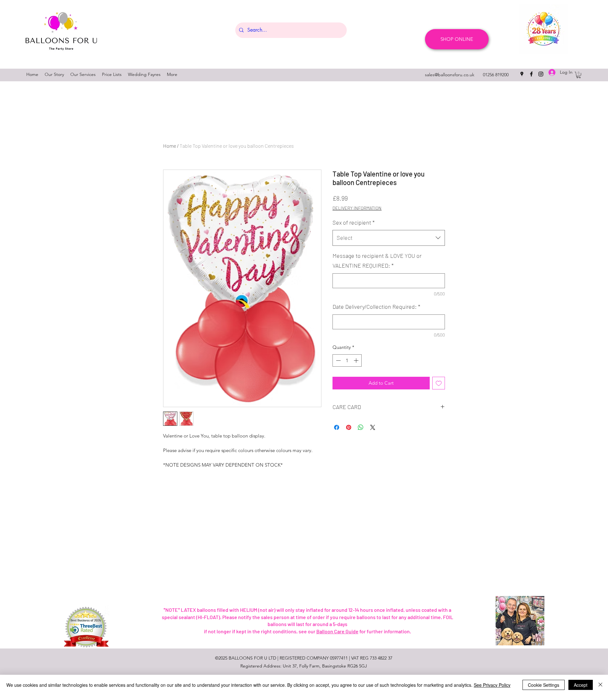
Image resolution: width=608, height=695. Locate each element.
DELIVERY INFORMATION (357, 208)
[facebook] (531, 74)
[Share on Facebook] (336, 427)
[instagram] (541, 74)
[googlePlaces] (522, 74)
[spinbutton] (347, 360)
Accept (580, 685)
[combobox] (388, 238)
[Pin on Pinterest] (348, 427)
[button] (578, 75)
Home (169, 146)
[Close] (600, 685)
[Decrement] (337, 360)
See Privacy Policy (492, 685)
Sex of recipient (353, 222)
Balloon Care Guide (337, 631)
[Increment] (356, 360)
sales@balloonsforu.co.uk (449, 75)
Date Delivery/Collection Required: (376, 306)
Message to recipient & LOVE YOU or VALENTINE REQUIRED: (376, 260)
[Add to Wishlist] (438, 383)
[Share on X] (373, 427)
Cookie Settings (543, 685)
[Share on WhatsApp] (360, 427)
